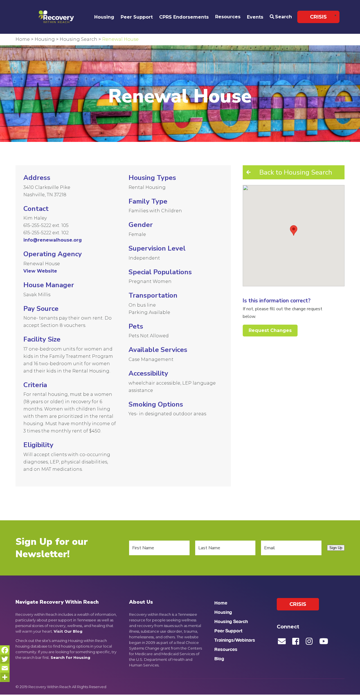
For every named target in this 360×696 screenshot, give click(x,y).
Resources (227, 16)
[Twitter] (4, 659)
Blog (219, 658)
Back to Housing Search (295, 172)
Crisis (318, 17)
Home (220, 602)
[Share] (4, 677)
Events (255, 17)
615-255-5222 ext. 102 (46, 232)
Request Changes (270, 330)
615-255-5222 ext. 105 (46, 225)
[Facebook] (4, 650)
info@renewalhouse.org (52, 240)
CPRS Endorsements (184, 17)
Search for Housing (70, 657)
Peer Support (137, 17)
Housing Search (231, 621)
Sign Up (335, 548)
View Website (40, 271)
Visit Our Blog (68, 631)
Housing (104, 17)
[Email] (4, 668)
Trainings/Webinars (234, 640)
